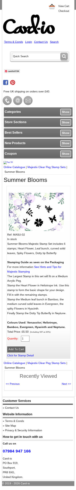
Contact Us (41, 41)
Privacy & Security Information (23, 430)
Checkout (63, 11)
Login (28, 41)
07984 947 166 (17, 451)
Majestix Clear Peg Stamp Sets (46, 167)
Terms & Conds (13, 41)
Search (54, 41)
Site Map (10, 425)
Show (65, 111)
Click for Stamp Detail (20, 355)
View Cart (63, 6)
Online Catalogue (14, 167)
